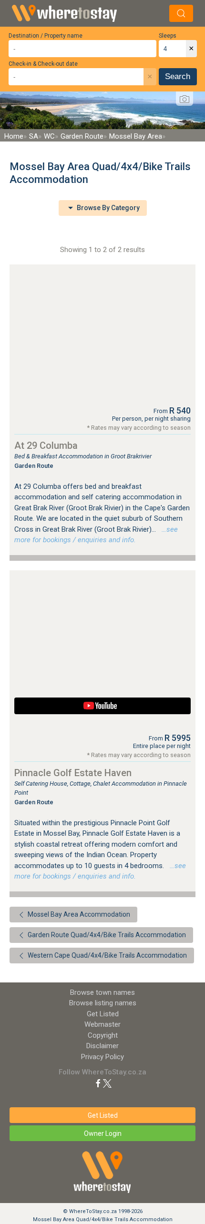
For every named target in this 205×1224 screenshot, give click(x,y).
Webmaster (102, 1024)
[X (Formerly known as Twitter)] (107, 1083)
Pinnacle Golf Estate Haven (73, 773)
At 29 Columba (46, 445)
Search (177, 76)
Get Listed (103, 1014)
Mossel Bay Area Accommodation (78, 914)
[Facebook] (98, 1083)
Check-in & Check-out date (43, 64)
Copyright (103, 1035)
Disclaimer (102, 1046)
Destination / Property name (45, 35)
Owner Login (103, 1133)
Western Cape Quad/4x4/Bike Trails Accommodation (106, 955)
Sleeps (167, 35)
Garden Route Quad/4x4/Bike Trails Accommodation (106, 935)
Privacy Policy (102, 1056)
